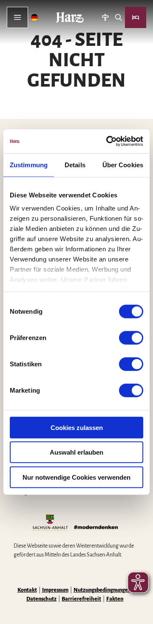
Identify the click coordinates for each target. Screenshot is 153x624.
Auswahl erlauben (76, 452)
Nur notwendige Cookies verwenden (76, 477)
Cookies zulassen (77, 427)
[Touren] (105, 17)
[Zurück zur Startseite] (70, 17)
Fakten (114, 599)
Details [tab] (75, 164)
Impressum (55, 590)
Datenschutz (41, 599)
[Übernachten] (135, 17)
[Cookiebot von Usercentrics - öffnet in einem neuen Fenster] (108, 141)
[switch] (131, 337)
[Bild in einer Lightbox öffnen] (76, 523)
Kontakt (27, 590)
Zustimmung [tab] (29, 164)
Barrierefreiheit (81, 599)
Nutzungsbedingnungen (102, 590)
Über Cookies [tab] (122, 164)
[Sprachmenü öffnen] (34, 17)
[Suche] (118, 17)
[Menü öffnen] (17, 17)
